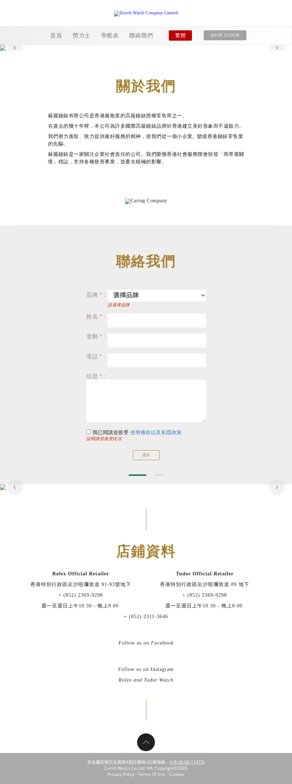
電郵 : (95, 337)
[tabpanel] (146, 48)
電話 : (95, 356)
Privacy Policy (121, 774)
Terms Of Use (151, 774)
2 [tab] (159, 475)
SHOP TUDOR (225, 35)
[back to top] (146, 742)
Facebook (162, 643)
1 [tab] (137, 475)
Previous (15, 48)
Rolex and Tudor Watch (146, 680)
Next (277, 48)
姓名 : (95, 317)
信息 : (95, 376)
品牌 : (95, 295)
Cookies (176, 774)
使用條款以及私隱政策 (156, 432)
